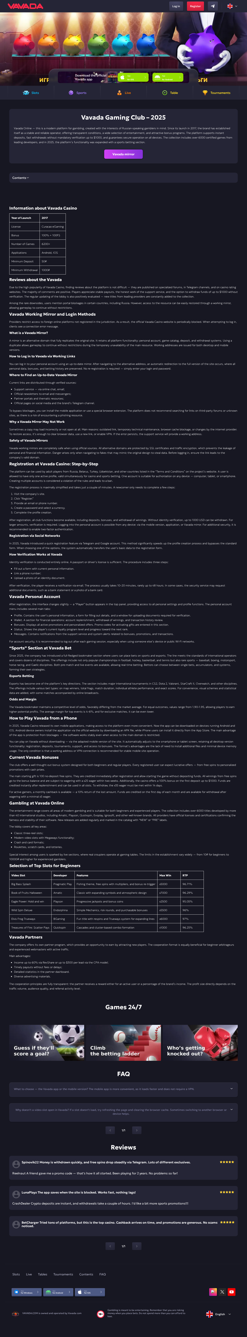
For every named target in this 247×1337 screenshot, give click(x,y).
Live (29, 1274)
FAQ (102, 1274)
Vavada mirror (123, 154)
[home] (25, 6)
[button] (242, 49)
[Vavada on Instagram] (213, 1292)
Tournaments (63, 1274)
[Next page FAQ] (136, 1130)
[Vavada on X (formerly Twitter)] (222, 1292)
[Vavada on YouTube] (231, 1292)
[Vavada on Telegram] (213, 6)
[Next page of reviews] (136, 1246)
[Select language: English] (232, 6)
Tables (42, 1274)
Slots (16, 1274)
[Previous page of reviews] (110, 1246)
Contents (86, 1274)
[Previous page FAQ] (110, 1130)
